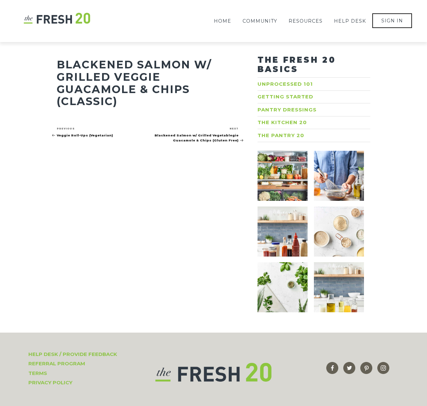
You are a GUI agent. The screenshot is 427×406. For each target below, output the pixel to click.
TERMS (37, 373)
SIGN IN (392, 21)
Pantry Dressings (287, 109)
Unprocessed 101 (285, 84)
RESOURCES (306, 21)
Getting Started (285, 96)
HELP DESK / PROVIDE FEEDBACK (72, 354)
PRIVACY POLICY (50, 382)
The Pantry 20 (281, 135)
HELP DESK (350, 21)
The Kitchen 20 (282, 122)
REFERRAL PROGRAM (56, 363)
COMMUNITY (260, 21)
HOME (222, 21)
